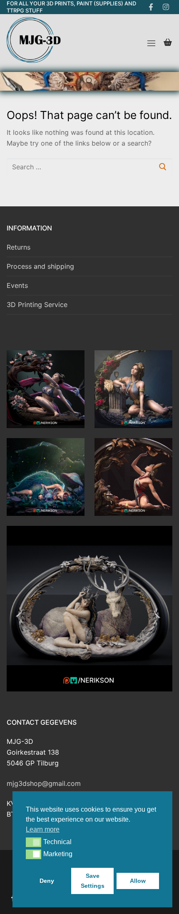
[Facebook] (150, 7)
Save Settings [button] (92, 880)
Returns (18, 247)
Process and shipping (40, 266)
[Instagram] (165, 7)
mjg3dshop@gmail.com (44, 783)
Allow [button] (138, 880)
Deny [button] (47, 880)
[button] (33, 842)
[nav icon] (151, 43)
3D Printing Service (37, 304)
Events (17, 285)
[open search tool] (89, 81)
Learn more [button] (43, 829)
